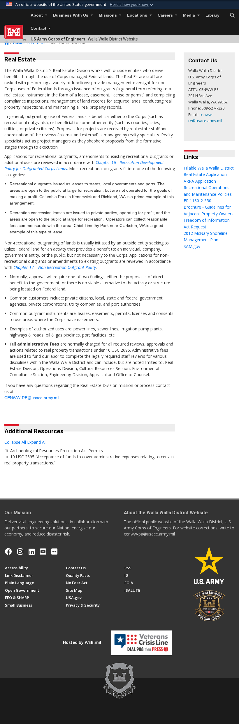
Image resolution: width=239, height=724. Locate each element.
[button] (132, 5)
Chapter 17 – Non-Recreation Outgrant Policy (54, 267)
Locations (137, 15)
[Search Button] (232, 15)
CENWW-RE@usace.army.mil (31, 397)
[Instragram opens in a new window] (20, 551)
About (37, 15)
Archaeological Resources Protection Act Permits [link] (56, 450)
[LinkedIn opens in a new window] (32, 551)
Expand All (36, 442)
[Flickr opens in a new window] (54, 551)
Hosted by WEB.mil (82, 642)
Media (189, 15)
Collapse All (15, 442)
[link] (6, 450)
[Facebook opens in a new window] (8, 551)
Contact (39, 28)
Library (212, 15)
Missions (108, 15)
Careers (166, 15)
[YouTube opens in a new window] (43, 551)
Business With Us (71, 15)
